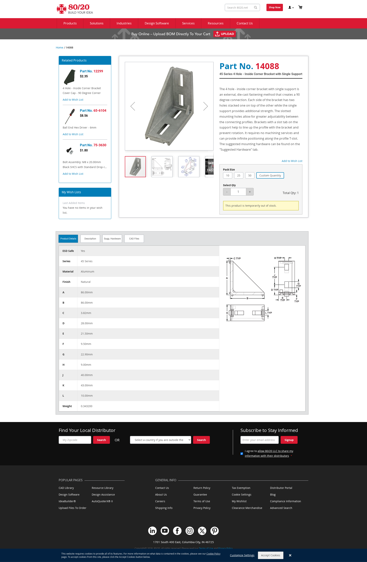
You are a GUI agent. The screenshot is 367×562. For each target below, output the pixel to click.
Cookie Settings (241, 494)
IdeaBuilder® (67, 501)
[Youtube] (165, 530)
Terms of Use (201, 501)
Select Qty (229, 185)
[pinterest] (214, 530)
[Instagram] (189, 530)
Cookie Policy (213, 553)
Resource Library (102, 488)
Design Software (69, 494)
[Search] (255, 7)
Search (101, 440)
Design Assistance (103, 494)
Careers (160, 501)
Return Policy (201, 488)
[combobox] (242, 7)
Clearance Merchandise (247, 508)
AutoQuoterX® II (102, 501)
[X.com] (202, 530)
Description (90, 238)
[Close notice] (290, 555)
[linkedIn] (152, 530)
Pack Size (229, 169)
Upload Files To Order (72, 508)
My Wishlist (239, 501)
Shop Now (274, 7)
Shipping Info (163, 508)
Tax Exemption (241, 488)
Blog (273, 494)
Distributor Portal (281, 488)
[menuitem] (70, 23)
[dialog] (183, 555)
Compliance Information (285, 501)
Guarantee (200, 494)
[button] (73, 99)
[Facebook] (177, 530)
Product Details (68, 238)
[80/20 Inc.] (73, 9)
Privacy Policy (201, 508)
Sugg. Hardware (112, 238)
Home (59, 47)
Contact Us (162, 488)
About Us (161, 494)
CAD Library (66, 488)
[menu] (183, 23)
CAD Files (134, 238)
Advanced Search (281, 508)
